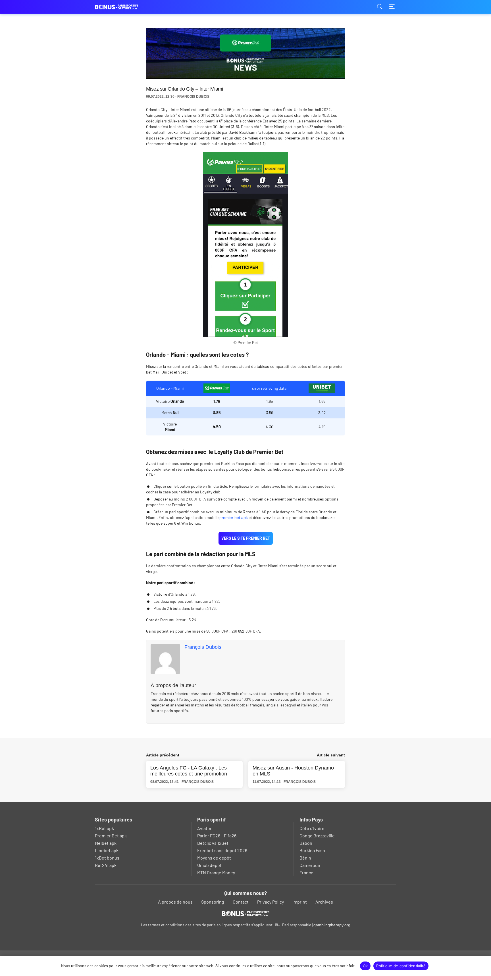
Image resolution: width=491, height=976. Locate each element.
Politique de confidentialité (401, 966)
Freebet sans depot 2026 (222, 850)
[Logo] (245, 913)
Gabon (305, 843)
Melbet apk (105, 843)
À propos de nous (175, 901)
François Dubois (202, 647)
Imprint (299, 901)
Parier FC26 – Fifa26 (216, 835)
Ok (365, 966)
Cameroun (309, 865)
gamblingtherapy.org (331, 925)
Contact (241, 901)
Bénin (305, 857)
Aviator (204, 828)
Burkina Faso (312, 850)
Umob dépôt (209, 865)
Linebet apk (106, 850)
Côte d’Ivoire (311, 828)
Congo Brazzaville (317, 835)
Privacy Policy (270, 901)
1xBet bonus (107, 857)
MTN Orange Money (216, 872)
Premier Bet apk (111, 835)
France (306, 872)
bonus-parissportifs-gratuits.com (123, 7)
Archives (324, 901)
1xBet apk (104, 828)
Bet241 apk (105, 865)
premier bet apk (233, 517)
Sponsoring (212, 901)
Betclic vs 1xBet (212, 843)
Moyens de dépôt (214, 857)
